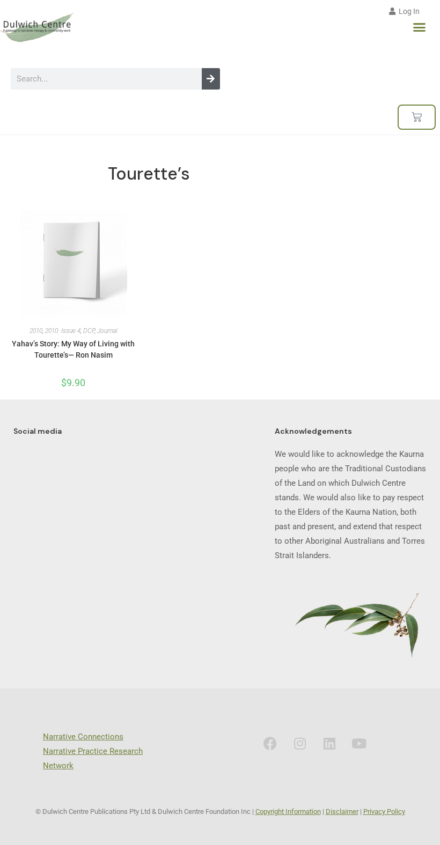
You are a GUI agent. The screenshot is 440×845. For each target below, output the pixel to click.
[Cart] (417, 117)
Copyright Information (288, 811)
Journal (107, 331)
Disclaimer (342, 811)
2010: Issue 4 (62, 331)
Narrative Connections (83, 737)
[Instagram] (300, 743)
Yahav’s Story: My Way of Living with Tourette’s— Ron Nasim (73, 349)
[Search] (211, 79)
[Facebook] (270, 743)
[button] (419, 27)
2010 (36, 331)
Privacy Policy (384, 811)
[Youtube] (359, 743)
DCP (88, 331)
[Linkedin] (329, 743)
